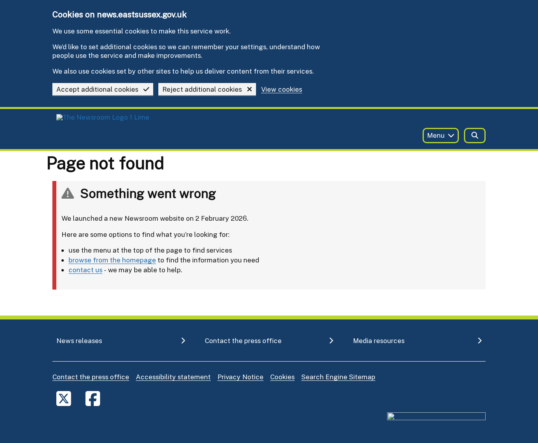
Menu (436, 135)
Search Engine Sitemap (338, 377)
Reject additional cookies (202, 89)
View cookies (281, 89)
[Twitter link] (63, 398)
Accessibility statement (173, 377)
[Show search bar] (475, 135)
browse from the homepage (112, 260)
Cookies (282, 377)
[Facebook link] (93, 398)
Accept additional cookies (97, 89)
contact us (85, 270)
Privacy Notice (240, 377)
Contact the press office (90, 377)
